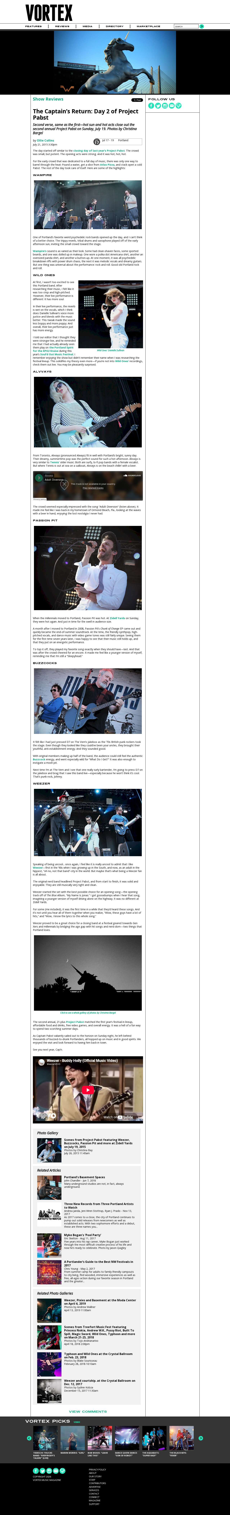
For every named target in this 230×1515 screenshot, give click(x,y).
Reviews (62, 26)
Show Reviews (48, 99)
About (92, 1473)
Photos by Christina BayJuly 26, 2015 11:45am (98, 1146)
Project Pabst (75, 1022)
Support (94, 1504)
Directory (114, 26)
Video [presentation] (77, 1422)
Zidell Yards (117, 618)
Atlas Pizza (107, 164)
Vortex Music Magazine (47, 1480)
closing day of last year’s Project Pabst (99, 150)
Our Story (95, 1476)
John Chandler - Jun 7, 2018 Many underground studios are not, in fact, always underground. (94, 1182)
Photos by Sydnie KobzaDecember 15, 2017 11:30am (99, 1385)
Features (33, 26)
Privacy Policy (97, 1469)
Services (94, 1490)
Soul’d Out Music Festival (56, 354)
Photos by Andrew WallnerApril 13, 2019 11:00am (100, 1305)
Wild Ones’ (122, 361)
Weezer (38, 867)
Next (201, 1438)
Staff (92, 1479)
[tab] (75, 1422)
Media (87, 26)
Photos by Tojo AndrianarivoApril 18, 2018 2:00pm (99, 1335)
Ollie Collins (45, 140)
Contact (94, 1493)
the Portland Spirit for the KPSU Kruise (53, 349)
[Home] (49, 21)
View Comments (88, 1412)
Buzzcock (39, 759)
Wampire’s (40, 251)
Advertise (95, 1486)
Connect (94, 1497)
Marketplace (148, 26)
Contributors (97, 1483)
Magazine (94, 1500)
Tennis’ (54, 462)
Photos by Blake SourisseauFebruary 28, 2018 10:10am (98, 1359)
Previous (29, 1438)
